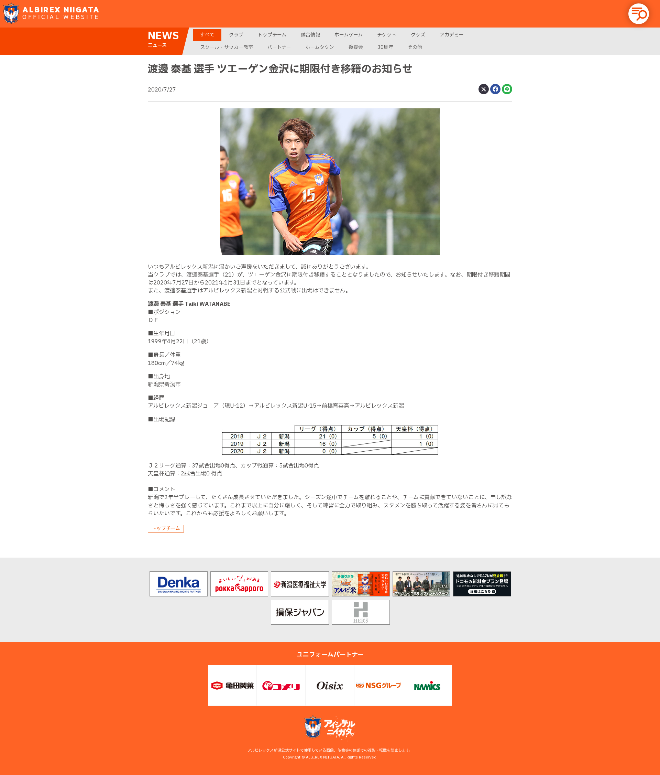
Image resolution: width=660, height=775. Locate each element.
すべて (207, 35)
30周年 (385, 47)
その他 (415, 47)
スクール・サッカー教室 (226, 47)
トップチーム (272, 35)
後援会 (356, 47)
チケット (386, 35)
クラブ (236, 35)
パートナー (279, 47)
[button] (638, 13)
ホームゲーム (348, 35)
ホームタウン (320, 47)
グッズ (418, 35)
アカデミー (452, 35)
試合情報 (310, 35)
